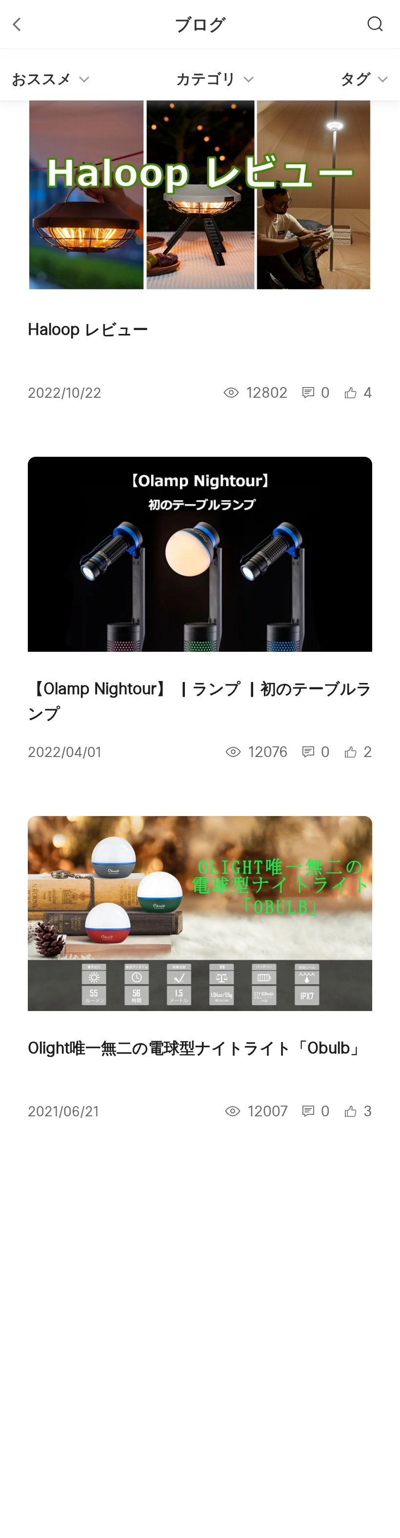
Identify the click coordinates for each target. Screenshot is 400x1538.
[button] (200, 79)
